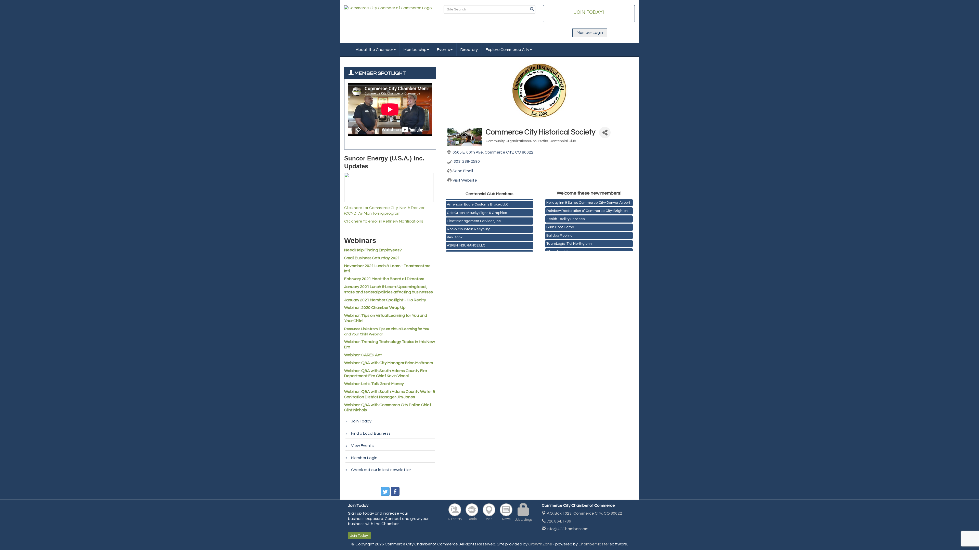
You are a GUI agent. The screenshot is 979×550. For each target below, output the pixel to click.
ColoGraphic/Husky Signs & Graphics (477, 209)
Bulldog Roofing (559, 231)
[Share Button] (605, 132)
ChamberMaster (593, 544)
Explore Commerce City (507, 50)
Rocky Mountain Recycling (469, 225)
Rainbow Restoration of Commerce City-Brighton (587, 206)
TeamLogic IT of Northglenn (569, 239)
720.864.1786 (558, 521)
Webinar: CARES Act (363, 355)
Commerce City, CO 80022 (584, 513)
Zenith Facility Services (565, 214)
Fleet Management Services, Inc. (474, 217)
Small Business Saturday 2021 (372, 258)
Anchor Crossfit (459, 250)
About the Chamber (374, 50)
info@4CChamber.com (567, 529)
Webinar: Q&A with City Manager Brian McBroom (388, 363)
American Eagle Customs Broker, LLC (478, 201)
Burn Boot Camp (560, 223)
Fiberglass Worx (559, 247)
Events (443, 50)
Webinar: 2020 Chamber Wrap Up (375, 308)
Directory (469, 50)
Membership (415, 50)
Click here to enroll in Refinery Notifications (383, 221)
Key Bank (454, 234)
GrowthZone (540, 544)
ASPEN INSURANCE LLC (466, 242)
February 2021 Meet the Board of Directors (384, 279)
